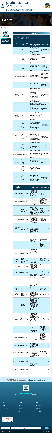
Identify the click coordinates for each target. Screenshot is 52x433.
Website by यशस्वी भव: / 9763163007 (44, 431)
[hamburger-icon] (50, 13)
